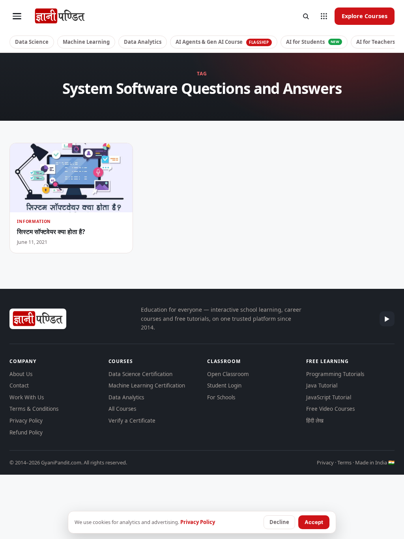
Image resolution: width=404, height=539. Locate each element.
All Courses (122, 408)
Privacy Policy (26, 420)
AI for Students (313, 41)
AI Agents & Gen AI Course (222, 41)
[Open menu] (16, 16)
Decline (279, 522)
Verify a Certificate (131, 420)
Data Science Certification (140, 374)
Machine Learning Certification (146, 385)
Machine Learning (86, 41)
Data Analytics (142, 41)
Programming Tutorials (335, 374)
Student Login (224, 385)
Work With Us (26, 397)
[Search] (305, 16)
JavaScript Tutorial (328, 397)
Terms (344, 462)
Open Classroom (228, 374)
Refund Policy (26, 432)
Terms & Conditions (33, 408)
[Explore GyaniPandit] (323, 16)
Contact (19, 385)
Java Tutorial (321, 385)
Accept (314, 522)
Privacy (325, 462)
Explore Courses (364, 16)
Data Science (32, 41)
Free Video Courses (330, 408)
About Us (20, 374)
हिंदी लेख (315, 420)
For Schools (221, 397)
